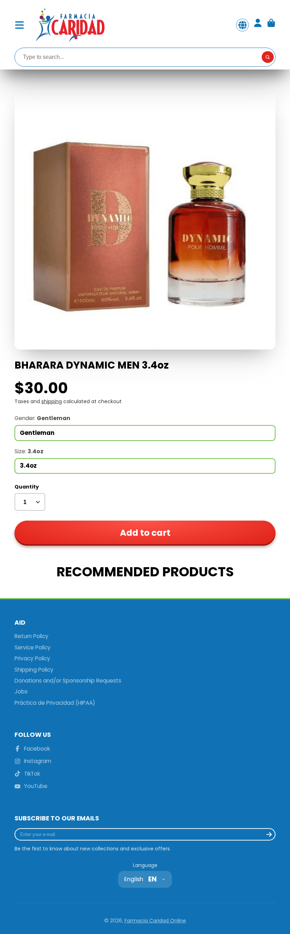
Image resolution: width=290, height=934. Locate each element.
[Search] (268, 57)
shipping (51, 401)
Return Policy (31, 636)
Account (258, 25)
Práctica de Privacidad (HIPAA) (54, 702)
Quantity (26, 487)
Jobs (21, 691)
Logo (69, 25)
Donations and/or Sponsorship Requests (67, 680)
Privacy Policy (32, 658)
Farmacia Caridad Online (155, 920)
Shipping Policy (33, 669)
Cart (271, 25)
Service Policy (32, 647)
